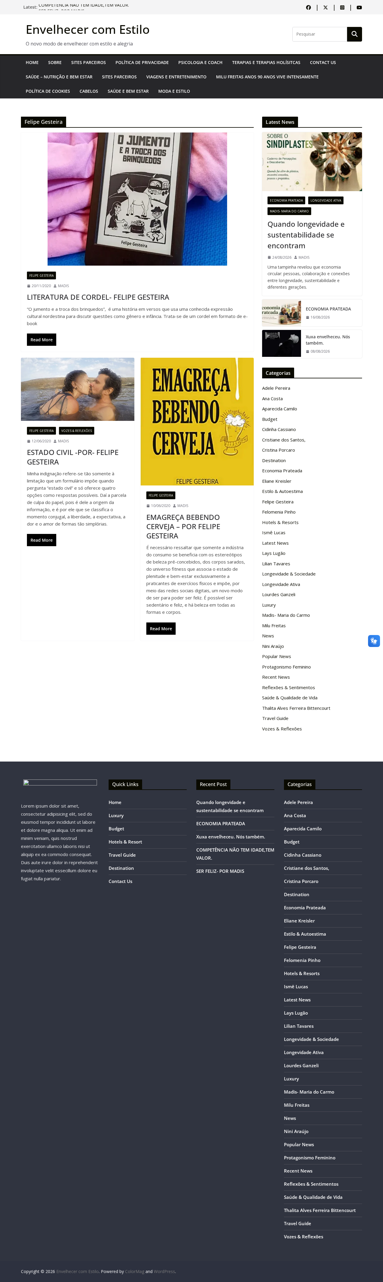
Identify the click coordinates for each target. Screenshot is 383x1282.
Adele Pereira (276, 388)
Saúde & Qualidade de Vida (289, 698)
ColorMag (134, 1271)
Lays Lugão (273, 553)
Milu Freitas (274, 625)
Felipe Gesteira (41, 275)
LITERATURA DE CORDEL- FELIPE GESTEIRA (98, 297)
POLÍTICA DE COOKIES (48, 91)
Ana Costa (272, 398)
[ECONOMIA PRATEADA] (281, 312)
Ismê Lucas (273, 532)
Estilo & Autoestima (282, 491)
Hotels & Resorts (280, 522)
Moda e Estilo (174, 91)
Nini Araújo (273, 646)
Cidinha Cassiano (279, 429)
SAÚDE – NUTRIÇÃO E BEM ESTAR (59, 77)
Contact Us (323, 62)
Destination (274, 460)
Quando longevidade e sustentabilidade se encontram (306, 234)
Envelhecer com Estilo (88, 29)
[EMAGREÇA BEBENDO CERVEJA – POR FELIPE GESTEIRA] (197, 421)
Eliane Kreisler (276, 481)
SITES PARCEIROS (88, 62)
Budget (269, 419)
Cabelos (89, 91)
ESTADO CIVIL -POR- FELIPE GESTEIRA (72, 456)
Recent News (276, 677)
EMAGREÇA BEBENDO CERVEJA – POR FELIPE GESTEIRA (183, 526)
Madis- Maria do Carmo (289, 211)
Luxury (269, 605)
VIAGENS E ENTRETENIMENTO (176, 77)
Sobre (55, 62)
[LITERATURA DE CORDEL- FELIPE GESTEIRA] (137, 199)
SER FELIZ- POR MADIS (220, 871)
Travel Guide (275, 718)
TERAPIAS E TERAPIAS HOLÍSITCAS (266, 62)
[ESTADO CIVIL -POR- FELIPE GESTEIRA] (77, 389)
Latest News (275, 543)
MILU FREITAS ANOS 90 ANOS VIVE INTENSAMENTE (267, 77)
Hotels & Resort (125, 842)
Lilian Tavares (276, 564)
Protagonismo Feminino (286, 667)
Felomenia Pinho (279, 512)
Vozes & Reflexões (76, 431)
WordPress (164, 1271)
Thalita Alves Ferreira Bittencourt (296, 708)
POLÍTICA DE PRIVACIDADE (142, 62)
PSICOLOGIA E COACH (200, 62)
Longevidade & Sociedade (289, 574)
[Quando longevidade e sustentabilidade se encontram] (312, 161)
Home (32, 62)
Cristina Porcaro (278, 450)
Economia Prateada (286, 200)
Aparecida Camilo (279, 409)
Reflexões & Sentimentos (288, 687)
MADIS (63, 285)
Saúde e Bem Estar (128, 91)
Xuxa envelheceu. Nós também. (328, 340)
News (268, 636)
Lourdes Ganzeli (278, 594)
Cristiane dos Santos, (284, 440)
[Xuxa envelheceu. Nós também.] (281, 344)
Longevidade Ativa (326, 200)
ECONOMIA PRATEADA (328, 309)
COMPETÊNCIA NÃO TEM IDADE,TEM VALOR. (84, 7)
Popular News (276, 656)
